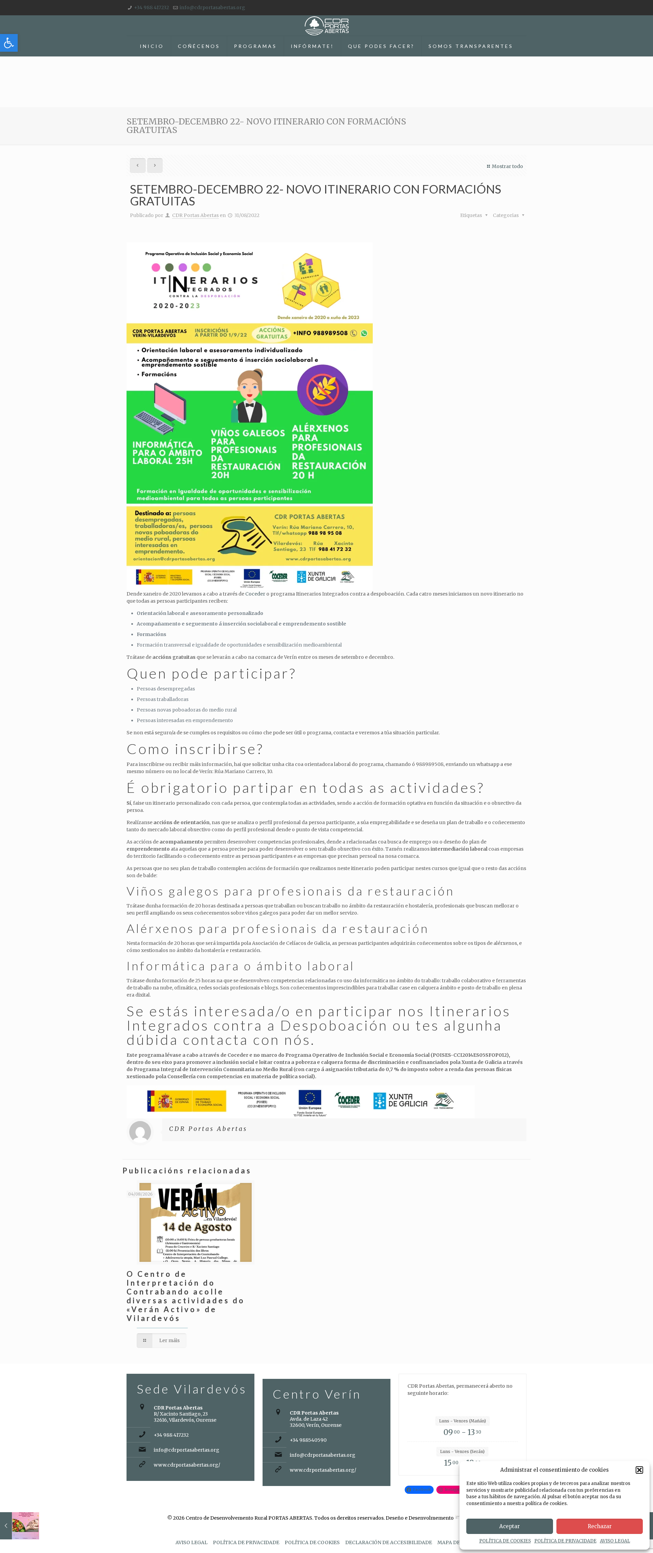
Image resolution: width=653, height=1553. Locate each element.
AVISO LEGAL (615, 1541)
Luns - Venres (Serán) (462, 1451)
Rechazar (600, 1526)
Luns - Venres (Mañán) (462, 1420)
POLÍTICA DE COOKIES (505, 1541)
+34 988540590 (308, 1440)
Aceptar (509, 1526)
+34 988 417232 (151, 7)
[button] (9, 43)
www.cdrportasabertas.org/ (187, 1465)
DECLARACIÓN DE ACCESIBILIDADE (388, 1542)
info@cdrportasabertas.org (212, 7)
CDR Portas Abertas (195, 215)
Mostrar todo (507, 166)
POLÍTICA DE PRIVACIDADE (565, 1541)
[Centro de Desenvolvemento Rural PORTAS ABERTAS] (327, 25)
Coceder (255, 594)
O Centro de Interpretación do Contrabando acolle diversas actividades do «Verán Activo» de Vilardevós (186, 1296)
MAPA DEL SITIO (457, 1542)
